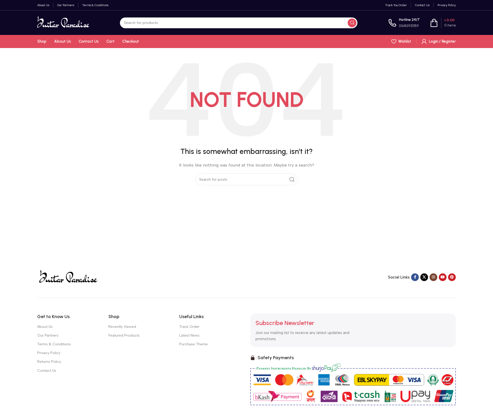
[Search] (352, 22)
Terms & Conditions (54, 344)
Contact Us (46, 370)
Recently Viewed (122, 327)
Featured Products (124, 335)
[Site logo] (63, 22)
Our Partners (48, 335)
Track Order (189, 327)
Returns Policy (49, 361)
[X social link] (424, 277)
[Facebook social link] (415, 277)
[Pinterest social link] (452, 277)
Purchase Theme (193, 344)
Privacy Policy (48, 353)
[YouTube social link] (443, 277)
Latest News (189, 335)
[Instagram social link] (433, 277)
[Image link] (67, 276)
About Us (45, 327)
